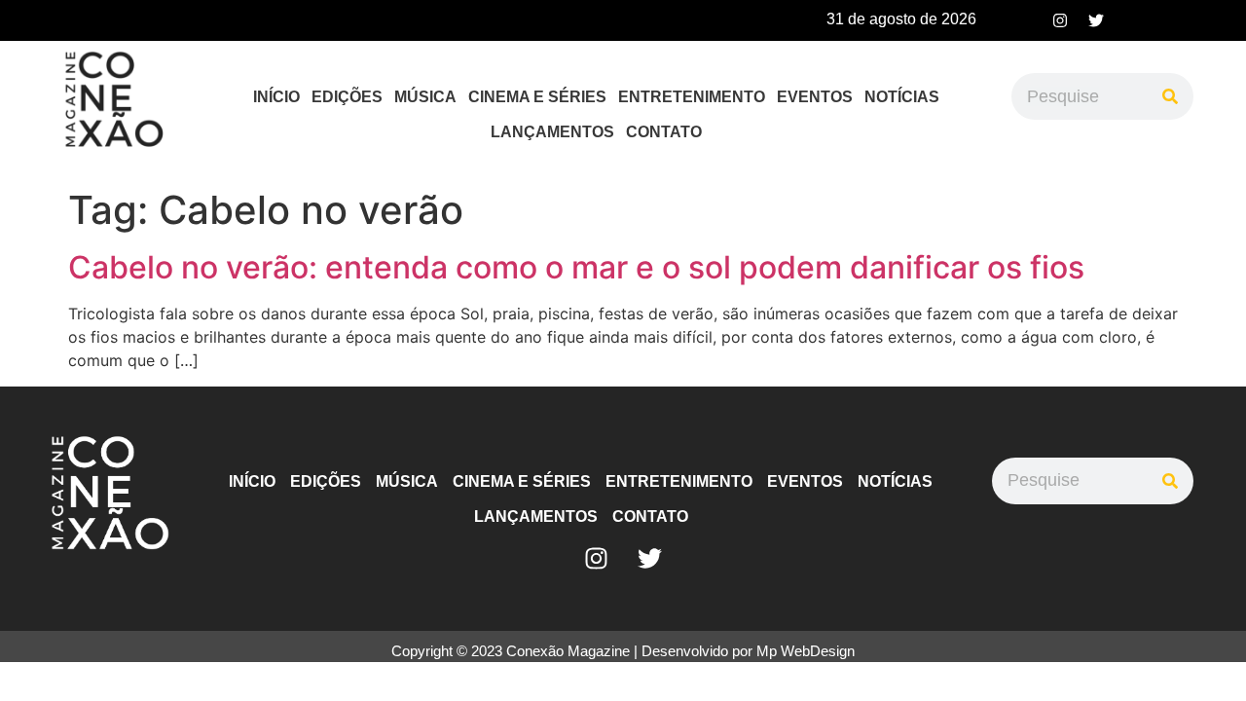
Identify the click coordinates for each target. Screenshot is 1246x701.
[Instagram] (1060, 20)
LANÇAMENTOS (552, 132)
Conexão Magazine (568, 651)
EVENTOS (815, 97)
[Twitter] (1096, 20)
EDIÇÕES (347, 97)
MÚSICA (425, 97)
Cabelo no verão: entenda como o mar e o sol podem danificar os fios (576, 267)
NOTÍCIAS (901, 97)
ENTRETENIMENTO (691, 97)
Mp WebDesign (805, 651)
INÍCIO (276, 97)
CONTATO (664, 132)
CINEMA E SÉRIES (537, 97)
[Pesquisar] (1170, 96)
